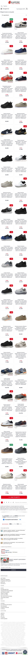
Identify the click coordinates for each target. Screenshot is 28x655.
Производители (4, 589)
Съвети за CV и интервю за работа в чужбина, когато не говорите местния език (13, 539)
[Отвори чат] (25, 652)
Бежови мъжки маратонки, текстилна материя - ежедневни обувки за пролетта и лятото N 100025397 (7, 195)
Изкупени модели (5, 592)
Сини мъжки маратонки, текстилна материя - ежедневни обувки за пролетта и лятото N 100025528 (20, 62)
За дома (3, 617)
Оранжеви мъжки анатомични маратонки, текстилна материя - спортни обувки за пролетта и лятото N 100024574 (7, 89)
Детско (2, 615)
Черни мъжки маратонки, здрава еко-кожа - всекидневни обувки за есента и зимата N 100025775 (21, 461)
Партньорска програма (6, 596)
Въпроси (3, 582)
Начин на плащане (5, 579)
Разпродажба (4, 618)
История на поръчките (6, 604)
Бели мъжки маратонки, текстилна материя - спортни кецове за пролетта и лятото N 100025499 (7, 62)
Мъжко (2, 614)
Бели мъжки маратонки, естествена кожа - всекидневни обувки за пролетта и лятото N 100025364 (21, 487)
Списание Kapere (5, 597)
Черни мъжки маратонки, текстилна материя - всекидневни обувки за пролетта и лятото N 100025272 (21, 248)
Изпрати (13, 570)
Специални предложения (7, 590)
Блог (2, 598)
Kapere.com (7, 649)
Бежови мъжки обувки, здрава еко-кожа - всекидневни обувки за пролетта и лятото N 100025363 (21, 329)
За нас (2, 588)
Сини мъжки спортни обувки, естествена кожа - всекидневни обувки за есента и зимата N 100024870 (20, 434)
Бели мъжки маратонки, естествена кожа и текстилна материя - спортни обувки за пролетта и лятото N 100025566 (21, 35)
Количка (3, 608)
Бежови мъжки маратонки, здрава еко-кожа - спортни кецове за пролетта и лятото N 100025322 (6, 487)
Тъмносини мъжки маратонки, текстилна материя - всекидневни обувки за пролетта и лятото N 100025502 (21, 89)
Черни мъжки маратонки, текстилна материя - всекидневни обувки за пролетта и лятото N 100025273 (21, 222)
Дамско (3, 613)
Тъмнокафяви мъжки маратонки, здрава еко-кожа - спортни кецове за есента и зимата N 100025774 (6, 461)
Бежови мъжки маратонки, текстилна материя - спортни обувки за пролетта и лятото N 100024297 (7, 329)
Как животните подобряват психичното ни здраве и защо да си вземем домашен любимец (14, 535)
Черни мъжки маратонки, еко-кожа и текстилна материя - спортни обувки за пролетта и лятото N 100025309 (7, 355)
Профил (2, 603)
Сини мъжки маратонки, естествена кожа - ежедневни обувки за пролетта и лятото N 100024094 (21, 382)
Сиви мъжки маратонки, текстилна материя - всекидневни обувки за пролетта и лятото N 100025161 (7, 275)
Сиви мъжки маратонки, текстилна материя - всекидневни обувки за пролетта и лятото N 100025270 (21, 302)
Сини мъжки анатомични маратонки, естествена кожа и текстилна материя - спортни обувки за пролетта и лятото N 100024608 (7, 382)
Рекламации (4, 606)
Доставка (3, 578)
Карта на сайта (4, 594)
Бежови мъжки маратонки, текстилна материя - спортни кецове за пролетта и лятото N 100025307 (20, 116)
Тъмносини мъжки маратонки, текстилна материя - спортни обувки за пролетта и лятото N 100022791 (7, 36)
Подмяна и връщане (6, 580)
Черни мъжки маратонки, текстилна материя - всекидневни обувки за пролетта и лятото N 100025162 (21, 275)
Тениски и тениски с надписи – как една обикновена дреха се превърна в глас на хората (14, 531)
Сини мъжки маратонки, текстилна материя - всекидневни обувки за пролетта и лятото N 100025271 (7, 248)
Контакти (3, 583)
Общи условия (4, 593)
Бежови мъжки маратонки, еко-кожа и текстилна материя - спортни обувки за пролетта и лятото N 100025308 (21, 355)
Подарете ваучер (5, 607)
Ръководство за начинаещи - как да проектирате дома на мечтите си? (13, 543)
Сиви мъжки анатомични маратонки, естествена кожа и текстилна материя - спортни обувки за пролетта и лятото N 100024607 (21, 407)
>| (13, 502)
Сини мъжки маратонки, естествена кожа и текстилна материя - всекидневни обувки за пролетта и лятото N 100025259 (7, 142)
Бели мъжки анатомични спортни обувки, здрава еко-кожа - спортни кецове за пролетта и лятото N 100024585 (7, 434)
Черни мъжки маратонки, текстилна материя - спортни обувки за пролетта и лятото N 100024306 (7, 302)
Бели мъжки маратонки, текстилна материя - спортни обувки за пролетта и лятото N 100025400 (20, 169)
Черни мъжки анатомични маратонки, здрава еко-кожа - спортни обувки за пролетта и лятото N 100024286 (6, 407)
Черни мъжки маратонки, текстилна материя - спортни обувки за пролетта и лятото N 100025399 (7, 169)
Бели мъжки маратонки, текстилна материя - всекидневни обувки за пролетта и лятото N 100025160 (21, 195)
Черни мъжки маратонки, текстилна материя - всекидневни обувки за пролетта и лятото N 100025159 (7, 222)
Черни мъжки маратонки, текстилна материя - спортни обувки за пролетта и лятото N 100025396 (7, 116)
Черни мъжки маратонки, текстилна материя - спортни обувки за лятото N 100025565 (20, 143)
